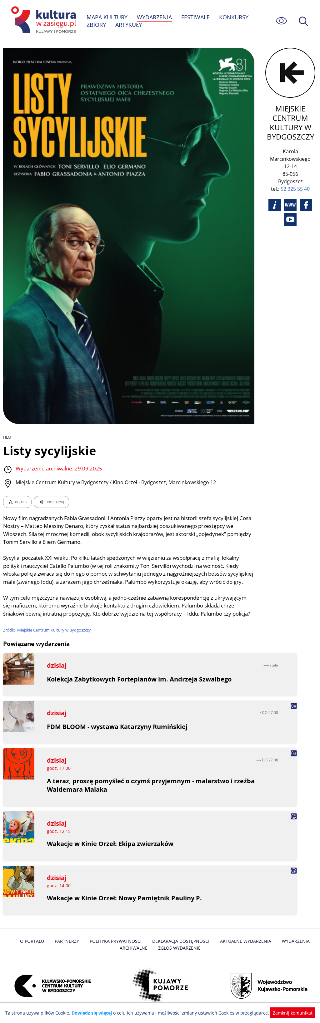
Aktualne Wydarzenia (245, 941)
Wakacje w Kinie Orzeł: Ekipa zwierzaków (110, 843)
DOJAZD (21, 502)
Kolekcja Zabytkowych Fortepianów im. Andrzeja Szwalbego (139, 679)
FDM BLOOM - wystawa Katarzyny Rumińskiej (117, 726)
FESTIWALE (195, 17)
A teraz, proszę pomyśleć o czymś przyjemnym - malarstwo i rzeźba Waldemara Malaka (151, 785)
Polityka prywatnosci (116, 941)
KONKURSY (233, 17)
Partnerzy (67, 941)
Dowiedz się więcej (92, 1013)
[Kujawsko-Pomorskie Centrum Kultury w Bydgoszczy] (51, 985)
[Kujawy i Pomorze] (160, 985)
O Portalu (32, 941)
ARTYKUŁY (128, 24)
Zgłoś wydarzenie (179, 948)
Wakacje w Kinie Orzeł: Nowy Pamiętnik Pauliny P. (124, 898)
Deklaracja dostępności (180, 941)
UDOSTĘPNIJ (55, 502)
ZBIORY (96, 24)
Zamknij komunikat (292, 1013)
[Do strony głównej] (42, 21)
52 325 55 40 (295, 188)
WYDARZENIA (154, 17)
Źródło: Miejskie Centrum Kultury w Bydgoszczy (47, 630)
